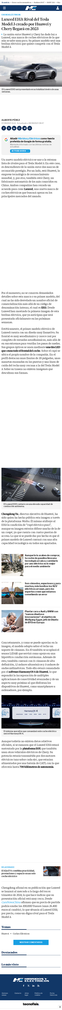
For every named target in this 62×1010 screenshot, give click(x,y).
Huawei (5, 933)
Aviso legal (27, 994)
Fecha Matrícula (53, 994)
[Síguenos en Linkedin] (33, 985)
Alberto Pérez (10, 120)
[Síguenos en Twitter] (28, 985)
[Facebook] (3, 128)
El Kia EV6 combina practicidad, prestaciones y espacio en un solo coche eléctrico (18, 873)
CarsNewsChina (11, 902)
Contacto (18, 993)
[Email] (29, 128)
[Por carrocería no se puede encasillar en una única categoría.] (52, 871)
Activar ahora (19, 151)
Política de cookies (39, 994)
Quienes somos (5, 994)
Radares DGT (39, 2)
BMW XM (51, 2)
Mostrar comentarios (31, 942)
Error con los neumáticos (21, 2)
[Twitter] (9, 128)
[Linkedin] (14, 128)
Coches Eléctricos (10, 15)
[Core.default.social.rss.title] (38, 985)
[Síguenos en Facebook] (23, 985)
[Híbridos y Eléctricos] (31, 980)
